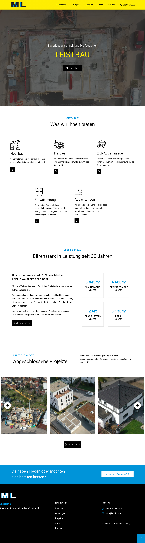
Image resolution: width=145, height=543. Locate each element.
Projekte (76, 5)
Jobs (101, 5)
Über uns (89, 5)
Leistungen (61, 5)
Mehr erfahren (72, 68)
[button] (12, 169)
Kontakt (111, 5)
